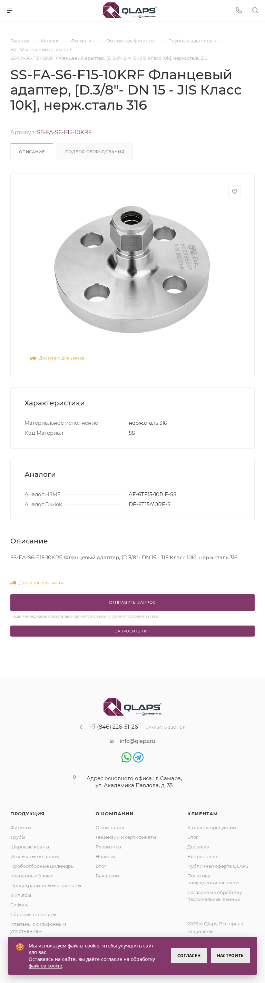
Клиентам (202, 813)
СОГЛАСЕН (188, 956)
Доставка (198, 846)
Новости (105, 856)
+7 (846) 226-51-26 (113, 727)
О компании (115, 813)
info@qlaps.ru (137, 741)
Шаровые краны (29, 846)
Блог (101, 866)
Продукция (27, 813)
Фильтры (20, 895)
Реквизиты (108, 846)
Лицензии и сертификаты (126, 837)
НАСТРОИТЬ (230, 956)
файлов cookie (45, 965)
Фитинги (20, 827)
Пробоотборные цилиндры (42, 866)
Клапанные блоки (31, 875)
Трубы (17, 837)
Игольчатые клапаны (35, 856)
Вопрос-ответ (203, 856)
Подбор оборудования (94, 151)
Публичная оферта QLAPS (217, 866)
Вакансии (107, 875)
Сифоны (19, 904)
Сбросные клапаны (33, 914)
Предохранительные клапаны (45, 885)
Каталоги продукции (211, 827)
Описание (32, 151)
